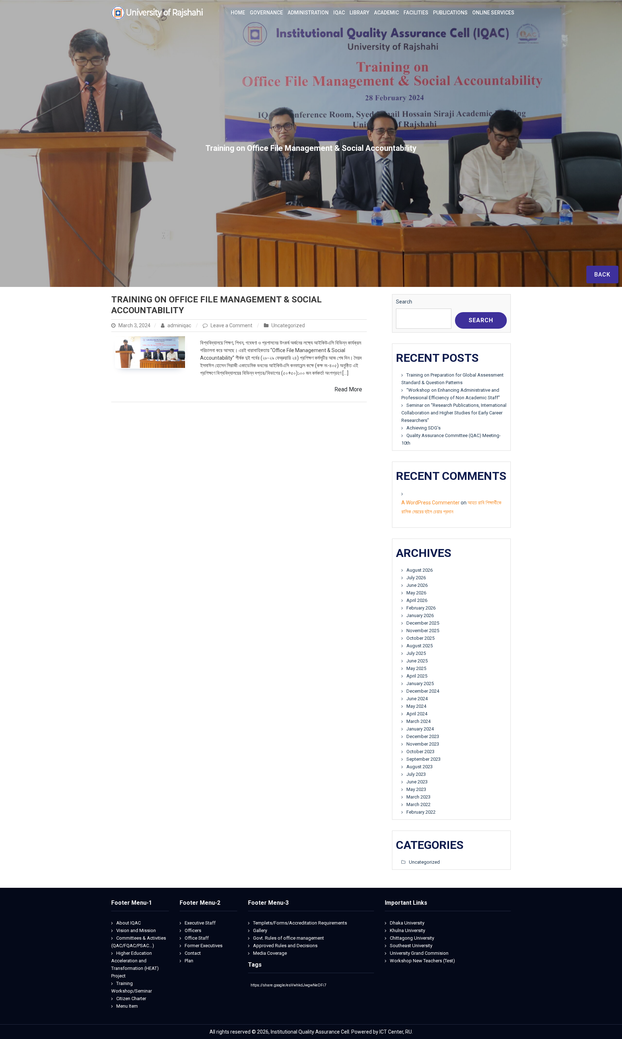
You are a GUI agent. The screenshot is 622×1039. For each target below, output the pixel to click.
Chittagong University (412, 938)
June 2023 (417, 781)
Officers (193, 930)
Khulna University (407, 930)
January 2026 (420, 615)
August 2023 (419, 766)
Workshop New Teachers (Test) (422, 960)
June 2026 (417, 585)
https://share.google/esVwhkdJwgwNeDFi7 (288, 985)
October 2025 (420, 638)
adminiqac (179, 325)
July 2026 (416, 577)
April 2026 (416, 600)
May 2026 (416, 592)
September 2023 (423, 759)
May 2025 (416, 668)
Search (404, 302)
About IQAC (128, 923)
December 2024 (422, 691)
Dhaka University (407, 923)
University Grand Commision (419, 953)
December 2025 (422, 623)
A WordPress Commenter (430, 502)
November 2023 (422, 744)
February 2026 (421, 608)
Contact (193, 953)
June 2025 (417, 661)
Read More (348, 389)
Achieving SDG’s (423, 428)
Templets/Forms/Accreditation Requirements (300, 923)
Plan (189, 960)
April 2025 (416, 676)
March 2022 (418, 804)
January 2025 (420, 683)
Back (602, 274)
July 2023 (416, 774)
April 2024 (416, 713)
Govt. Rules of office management (288, 938)
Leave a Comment (232, 325)
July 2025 (416, 653)
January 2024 (420, 729)
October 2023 (420, 751)
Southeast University (411, 945)
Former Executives (203, 945)
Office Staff (197, 938)
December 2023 (422, 736)
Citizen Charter (131, 998)
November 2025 (422, 630)
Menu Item (127, 1006)
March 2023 (418, 797)
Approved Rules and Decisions (285, 945)
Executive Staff (200, 923)
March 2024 (418, 721)
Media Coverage (270, 953)
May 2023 (416, 789)
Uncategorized (288, 325)
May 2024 (416, 706)
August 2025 (419, 645)
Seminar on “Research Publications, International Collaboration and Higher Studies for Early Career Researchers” (453, 412)
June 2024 (417, 698)
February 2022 (421, 812)
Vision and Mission (136, 930)
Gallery (260, 930)
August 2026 (419, 570)
